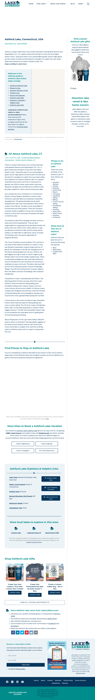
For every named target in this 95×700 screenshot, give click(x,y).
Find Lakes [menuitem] (40, 4)
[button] (13, 632)
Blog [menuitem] (73, 4)
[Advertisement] (47, 21)
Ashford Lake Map (17, 98)
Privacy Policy (20, 669)
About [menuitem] (43, 680)
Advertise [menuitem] (58, 680)
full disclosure (18, 139)
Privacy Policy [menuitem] (68, 680)
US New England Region (31, 158)
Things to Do (15, 93)
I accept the (16, 669)
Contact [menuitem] (50, 680)
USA (18, 158)
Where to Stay (15, 88)
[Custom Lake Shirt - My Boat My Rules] (35, 572)
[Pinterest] (17, 682)
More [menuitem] (80, 4)
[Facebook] (7, 682)
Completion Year (15, 508)
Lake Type (13, 477)
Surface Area (14, 492)
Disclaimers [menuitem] (56, 683)
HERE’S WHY (52, 619)
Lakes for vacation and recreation (17, 693)
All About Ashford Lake (18, 86)
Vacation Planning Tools (19, 90)
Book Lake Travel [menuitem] (58, 4)
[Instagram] (12, 682)
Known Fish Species (17, 95)
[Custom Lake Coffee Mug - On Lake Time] (55, 572)
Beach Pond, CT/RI (52, 533)
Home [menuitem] (31, 4)
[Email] (22, 682)
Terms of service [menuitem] (80, 680)
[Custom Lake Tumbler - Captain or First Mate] (15, 572)
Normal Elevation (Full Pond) (20, 496)
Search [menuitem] (36, 680)
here (47, 419)
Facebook (52, 623)
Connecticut (9, 160)
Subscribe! (26, 665)
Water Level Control (17, 484)
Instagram (14, 626)
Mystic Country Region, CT (25, 160)
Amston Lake (16, 533)
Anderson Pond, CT (34, 533)
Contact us (82, 124)
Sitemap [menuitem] (65, 683)
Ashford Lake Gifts (17, 105)
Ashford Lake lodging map (26, 431)
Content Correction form (34, 542)
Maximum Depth (15, 503)
